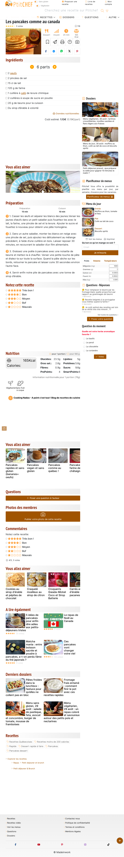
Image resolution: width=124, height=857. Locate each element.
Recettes (45, 17)
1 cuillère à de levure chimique (28, 93)
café (23, 93)
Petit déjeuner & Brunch (24, 768)
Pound (87, 276)
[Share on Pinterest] (77, 51)
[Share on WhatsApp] (62, 51)
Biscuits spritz (101, 231)
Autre (112, 17)
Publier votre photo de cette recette (43, 519)
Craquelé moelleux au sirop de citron (36, 592)
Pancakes (53, 746)
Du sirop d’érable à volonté (23, 108)
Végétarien (45, 6)
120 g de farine (16, 88)
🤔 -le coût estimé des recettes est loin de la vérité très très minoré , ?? (100, 308)
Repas (16, 762)
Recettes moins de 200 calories (53, 742)
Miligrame (89, 266)
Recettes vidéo (14, 823)
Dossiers (68, 17)
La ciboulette (92, 346)
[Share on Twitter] (69, 51)
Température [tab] (110, 261)
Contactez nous (72, 818)
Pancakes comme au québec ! (54, 468)
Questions (91, 17)
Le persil (90, 342)
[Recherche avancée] (107, 11)
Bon (24, 294)
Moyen (26, 298)
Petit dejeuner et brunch (33, 762)
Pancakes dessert (18, 750)
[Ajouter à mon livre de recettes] (46, 42)
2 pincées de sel (17, 78)
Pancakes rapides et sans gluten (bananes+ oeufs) (15, 471)
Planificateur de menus (98, 196)
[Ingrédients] (4, 428)
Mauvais (27, 306)
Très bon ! (28, 290)
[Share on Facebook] (46, 51)
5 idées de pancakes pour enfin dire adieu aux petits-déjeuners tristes (22, 622)
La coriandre (92, 350)
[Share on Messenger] (54, 51)
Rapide (12, 746)
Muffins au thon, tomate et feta (106, 212)
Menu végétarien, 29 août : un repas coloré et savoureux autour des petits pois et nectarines (62, 712)
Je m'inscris (100, 252)
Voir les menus (95, 239)
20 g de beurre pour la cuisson (25, 103)
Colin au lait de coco (104, 221)
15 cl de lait (14, 83)
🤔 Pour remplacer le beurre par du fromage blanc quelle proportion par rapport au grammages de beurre (99, 292)
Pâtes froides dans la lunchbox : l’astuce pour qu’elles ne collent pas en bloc (24, 687)
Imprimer (110, 239)
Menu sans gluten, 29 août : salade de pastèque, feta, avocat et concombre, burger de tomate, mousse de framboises (24, 713)
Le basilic (90, 338)
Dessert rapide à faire (32, 746)
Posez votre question (101, 319)
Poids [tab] (86, 261)
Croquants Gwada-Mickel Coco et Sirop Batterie (57, 593)
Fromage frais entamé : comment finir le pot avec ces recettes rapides (61, 687)
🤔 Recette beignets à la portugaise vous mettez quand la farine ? (98, 301)
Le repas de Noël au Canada (71, 618)
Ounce (87, 273)
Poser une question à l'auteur (44, 498)
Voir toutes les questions (107, 315)
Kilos (86, 280)
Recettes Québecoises (20, 742)
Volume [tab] (96, 261)
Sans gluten (43, 1)
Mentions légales (73, 831)
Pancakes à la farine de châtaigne (78, 468)
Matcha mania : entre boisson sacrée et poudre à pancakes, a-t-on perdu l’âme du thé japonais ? (24, 650)
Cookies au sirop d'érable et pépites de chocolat (14, 593)
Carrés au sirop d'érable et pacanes (79, 592)
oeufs (13, 73)
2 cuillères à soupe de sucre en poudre (30, 98)
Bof (24, 302)
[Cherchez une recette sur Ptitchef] (102, 10)
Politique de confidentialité (77, 823)
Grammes (88, 269)
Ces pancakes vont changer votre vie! (70, 647)
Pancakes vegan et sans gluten (35, 468)
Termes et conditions (75, 827)
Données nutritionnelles (67, 113)
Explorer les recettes (17, 759)
